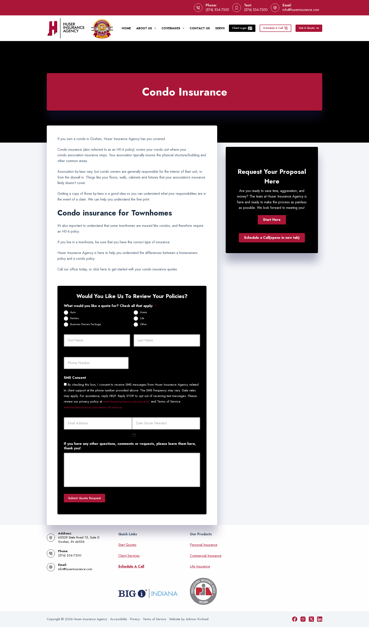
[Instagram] (303, 619)
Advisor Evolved (197, 619)
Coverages (170, 28)
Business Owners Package (85, 324)
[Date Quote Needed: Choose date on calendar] (134, 435)
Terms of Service (154, 619)
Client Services (129, 555)
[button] (272, 219)
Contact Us (200, 28)
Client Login (239, 28)
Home (126, 28)
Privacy (135, 619)
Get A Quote (307, 28)
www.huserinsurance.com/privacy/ (126, 401)
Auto (73, 312)
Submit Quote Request (84, 498)
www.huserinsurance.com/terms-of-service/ (93, 407)
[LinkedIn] (319, 619)
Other (143, 324)
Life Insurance (200, 566)
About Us (144, 28)
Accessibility (118, 619)
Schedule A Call (273, 28)
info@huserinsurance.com (301, 9)
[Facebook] (294, 619)
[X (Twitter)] (311, 619)
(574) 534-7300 (217, 9)
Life (142, 318)
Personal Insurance (203, 544)
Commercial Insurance (205, 555)
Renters (74, 318)
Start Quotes (127, 544)
